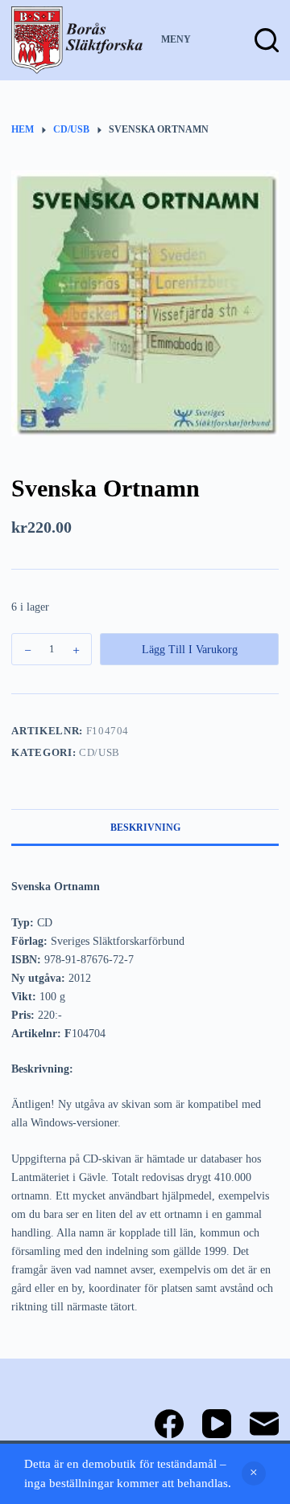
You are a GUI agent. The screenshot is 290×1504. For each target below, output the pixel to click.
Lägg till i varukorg (190, 650)
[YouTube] (216, 1423)
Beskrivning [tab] (145, 827)
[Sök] (267, 40)
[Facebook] (169, 1423)
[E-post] (264, 1423)
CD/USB (99, 752)
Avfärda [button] (254, 1473)
